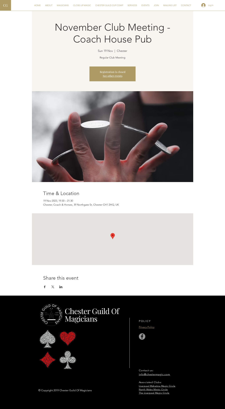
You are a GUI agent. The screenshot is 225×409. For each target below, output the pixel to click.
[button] (49, 5)
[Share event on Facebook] (44, 287)
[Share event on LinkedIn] (60, 287)
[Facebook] (142, 336)
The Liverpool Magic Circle (154, 392)
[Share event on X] (52, 287)
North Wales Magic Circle (153, 389)
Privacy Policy (146, 327)
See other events (112, 76)
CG (5, 5)
